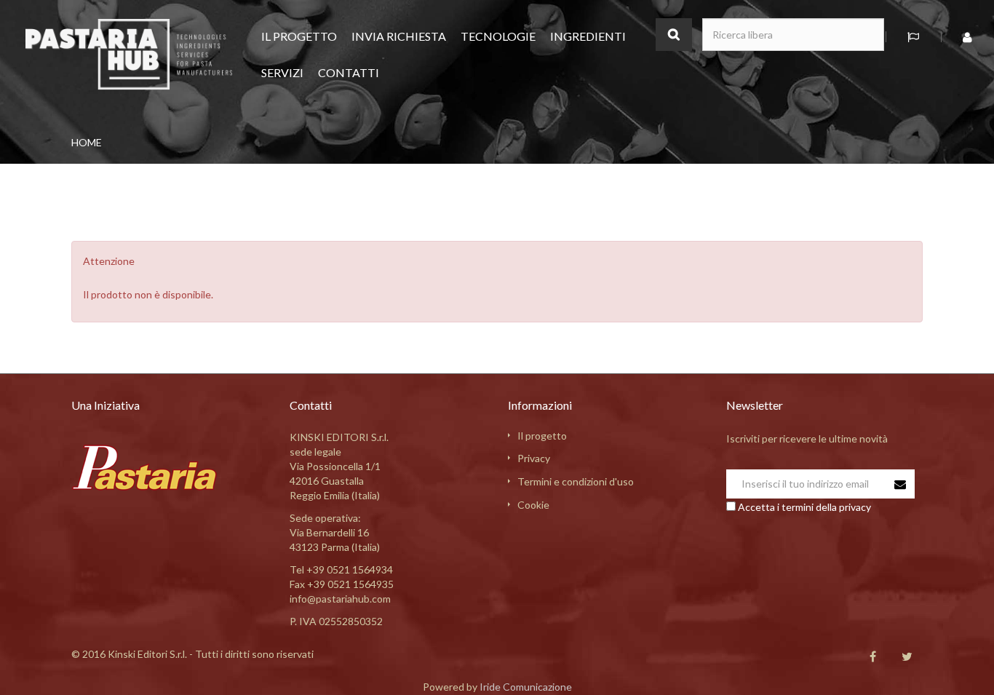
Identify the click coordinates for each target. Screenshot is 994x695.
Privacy (533, 458)
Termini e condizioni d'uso (575, 481)
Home (86, 142)
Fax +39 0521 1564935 (342, 584)
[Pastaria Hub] (128, 53)
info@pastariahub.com (340, 598)
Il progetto (542, 435)
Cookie (533, 505)
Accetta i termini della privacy (804, 507)
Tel (341, 569)
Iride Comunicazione (526, 686)
